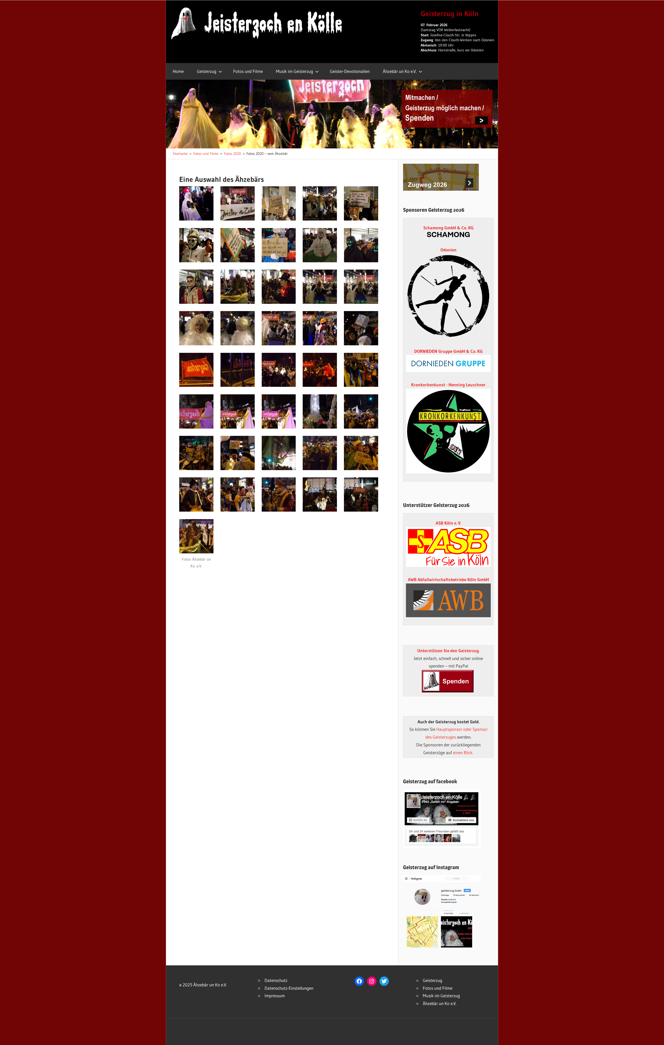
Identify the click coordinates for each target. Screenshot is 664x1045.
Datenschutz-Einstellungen (289, 988)
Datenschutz (276, 980)
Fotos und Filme (248, 71)
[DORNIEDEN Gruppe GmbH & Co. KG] (448, 370)
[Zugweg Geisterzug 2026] (441, 189)
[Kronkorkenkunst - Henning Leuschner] (448, 431)
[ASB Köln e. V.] (448, 565)
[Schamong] (448, 235)
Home (178, 71)
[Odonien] (448, 336)
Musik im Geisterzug (294, 71)
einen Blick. (463, 752)
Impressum (275, 995)
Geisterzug (206, 71)
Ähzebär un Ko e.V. (400, 71)
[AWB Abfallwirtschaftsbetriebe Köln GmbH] (448, 600)
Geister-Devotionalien (350, 71)
